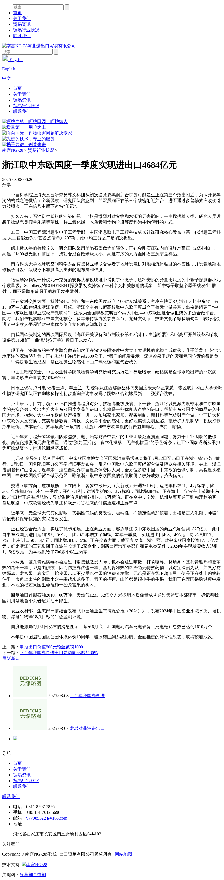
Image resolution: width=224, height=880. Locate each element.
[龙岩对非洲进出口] (30, 728)
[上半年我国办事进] (30, 695)
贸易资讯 (22, 24)
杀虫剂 (39, 874)
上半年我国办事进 (87, 695)
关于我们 (22, 18)
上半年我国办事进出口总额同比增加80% (59, 652)
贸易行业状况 (26, 30)
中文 (6, 78)
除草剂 (26, 874)
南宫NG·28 (12, 150)
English (15, 59)
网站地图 (123, 854)
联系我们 (22, 35)
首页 (17, 12)
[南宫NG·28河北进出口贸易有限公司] (39, 45)
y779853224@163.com (46, 818)
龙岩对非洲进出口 (87, 728)
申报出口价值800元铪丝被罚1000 (51, 647)
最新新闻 (11, 658)
